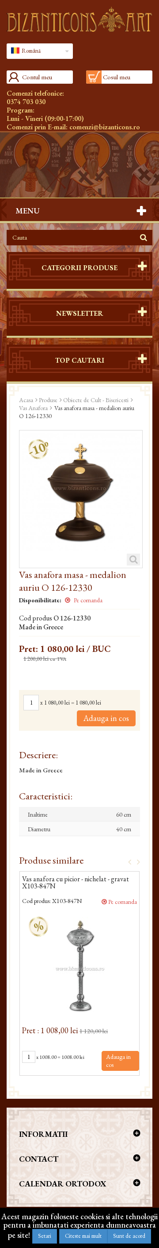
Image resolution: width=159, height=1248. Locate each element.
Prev (126, 861)
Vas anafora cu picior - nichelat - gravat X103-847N (75, 883)
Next (135, 861)
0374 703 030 (26, 101)
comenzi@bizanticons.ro (104, 127)
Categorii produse (79, 267)
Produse (48, 400)
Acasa (26, 400)
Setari (44, 1236)
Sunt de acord (129, 1236)
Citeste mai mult (83, 1236)
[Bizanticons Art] (79, 19)
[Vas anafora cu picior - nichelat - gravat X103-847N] (79, 965)
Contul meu (37, 77)
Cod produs (35, 618)
